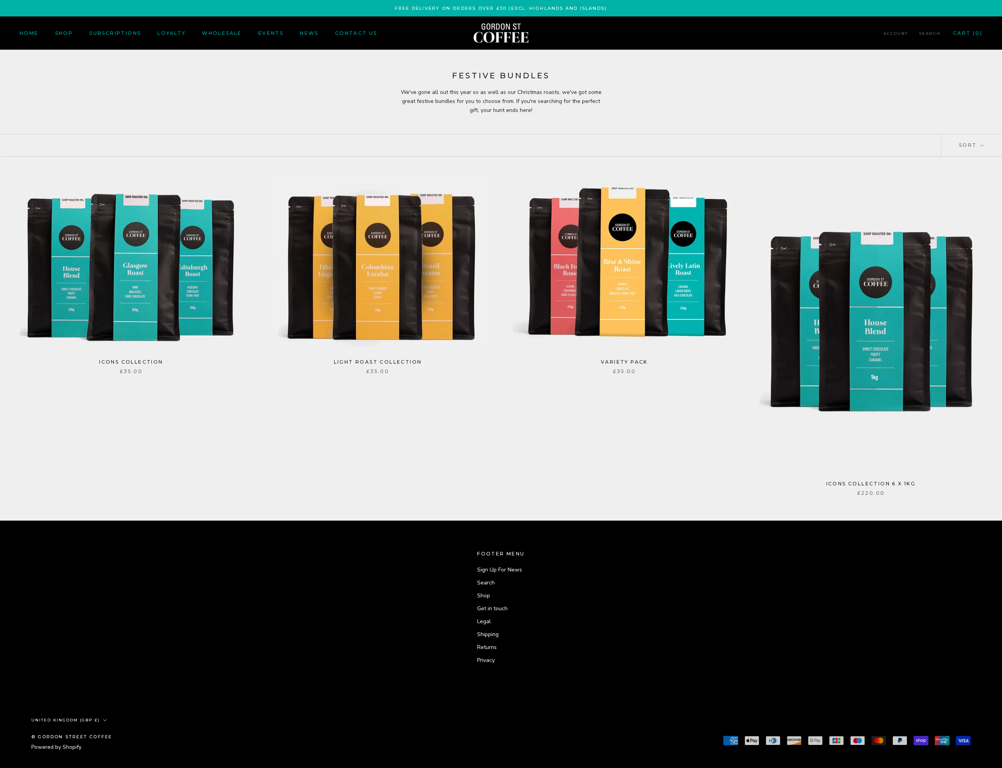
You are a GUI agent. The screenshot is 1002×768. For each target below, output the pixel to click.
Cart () (967, 33)
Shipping (488, 634)
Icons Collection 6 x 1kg (871, 484)
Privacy (486, 660)
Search (930, 33)
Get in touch (492, 608)
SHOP (64, 33)
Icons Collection (131, 362)
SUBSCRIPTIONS (115, 33)
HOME (29, 33)
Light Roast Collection (378, 362)
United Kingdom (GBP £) (65, 720)
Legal (484, 621)
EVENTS (270, 33)
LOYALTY (171, 33)
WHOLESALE (222, 33)
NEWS (309, 33)
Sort (969, 145)
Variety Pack (624, 362)
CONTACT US (356, 33)
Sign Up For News (499, 569)
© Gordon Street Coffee (71, 736)
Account (895, 33)
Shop (483, 595)
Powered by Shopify (56, 747)
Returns (487, 647)
